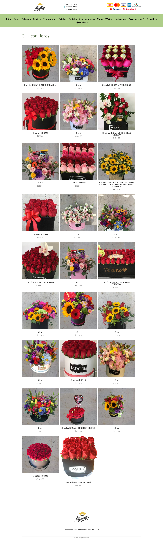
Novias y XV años (104, 19)
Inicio (8, 19)
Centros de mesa (87, 19)
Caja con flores (81, 23)
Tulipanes (26, 19)
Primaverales (49, 19)
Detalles (62, 19)
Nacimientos (120, 19)
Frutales (73, 19)
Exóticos (37, 19)
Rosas (16, 19)
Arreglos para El (136, 19)
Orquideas (152, 19)
